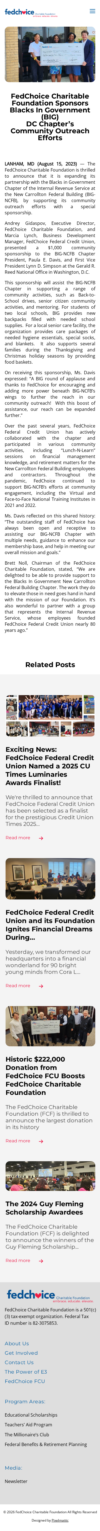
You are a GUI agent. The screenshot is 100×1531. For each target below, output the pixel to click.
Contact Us (19, 1362)
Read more (18, 837)
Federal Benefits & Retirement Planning (46, 1444)
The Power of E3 (26, 1372)
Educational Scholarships (31, 1415)
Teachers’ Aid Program (28, 1425)
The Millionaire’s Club (27, 1435)
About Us (17, 1344)
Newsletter (16, 1481)
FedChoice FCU (25, 1381)
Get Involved (21, 1353)
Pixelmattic (60, 1520)
